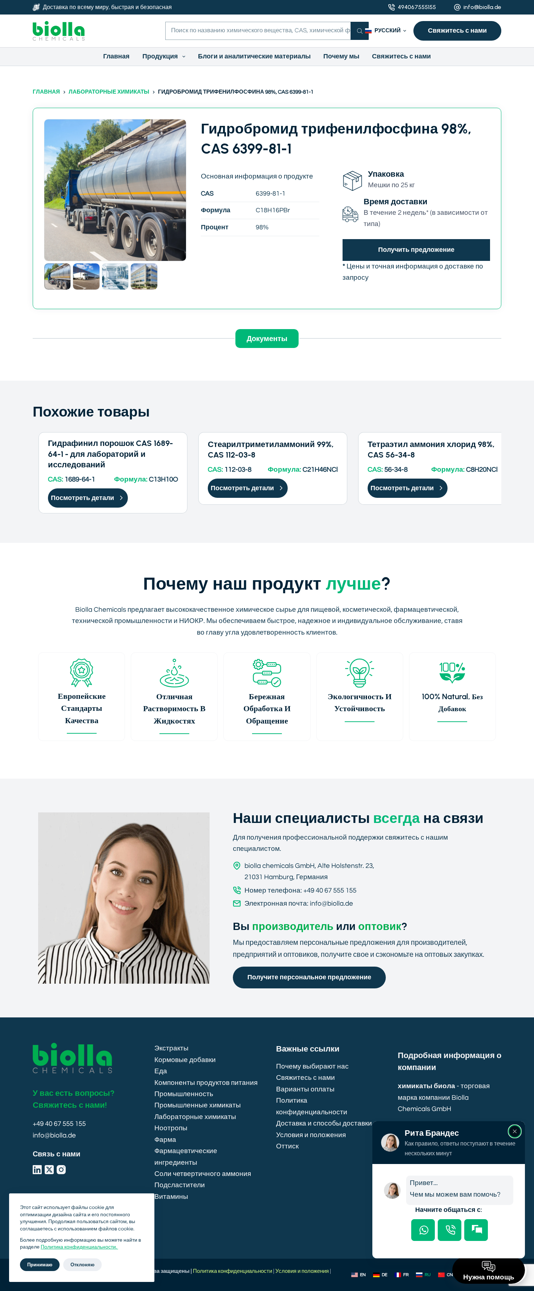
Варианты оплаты (305, 1089)
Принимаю (39, 1264)
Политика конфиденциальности (232, 1271)
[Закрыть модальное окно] (515, 1131)
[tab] (423, 1230)
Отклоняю (82, 1264)
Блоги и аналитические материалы (254, 56)
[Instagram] (61, 1169)
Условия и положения (311, 1135)
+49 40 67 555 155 (59, 1123)
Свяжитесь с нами (457, 30)
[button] (385, 31)
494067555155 (417, 7)
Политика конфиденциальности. (79, 1247)
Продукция (160, 56)
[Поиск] (360, 31)
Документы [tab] (267, 338)
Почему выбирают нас (312, 1066)
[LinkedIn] (37, 1169)
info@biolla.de (482, 7)
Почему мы (341, 56)
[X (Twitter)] (49, 1169)
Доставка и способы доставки (324, 1123)
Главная (116, 56)
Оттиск (287, 1146)
